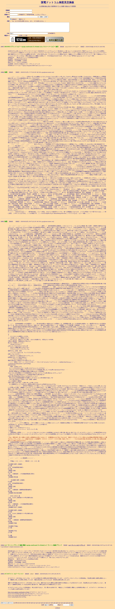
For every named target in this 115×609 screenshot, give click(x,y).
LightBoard (57, 607)
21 (59, 602)
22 (61, 602)
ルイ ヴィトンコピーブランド (77, 545)
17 (49, 602)
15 (44, 602)
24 (66, 602)
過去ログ (67, 6)
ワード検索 (61, 6)
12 (36, 602)
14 (41, 602)
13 (39, 602)
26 (72, 602)
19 (54, 602)
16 (46, 602)
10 (31, 602)
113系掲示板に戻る (45, 6)
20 (56, 602)
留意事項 (54, 6)
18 (51, 602)
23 (64, 602)
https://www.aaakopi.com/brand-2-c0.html (18, 592)
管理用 (73, 6)
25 (69, 602)
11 (34, 602)
